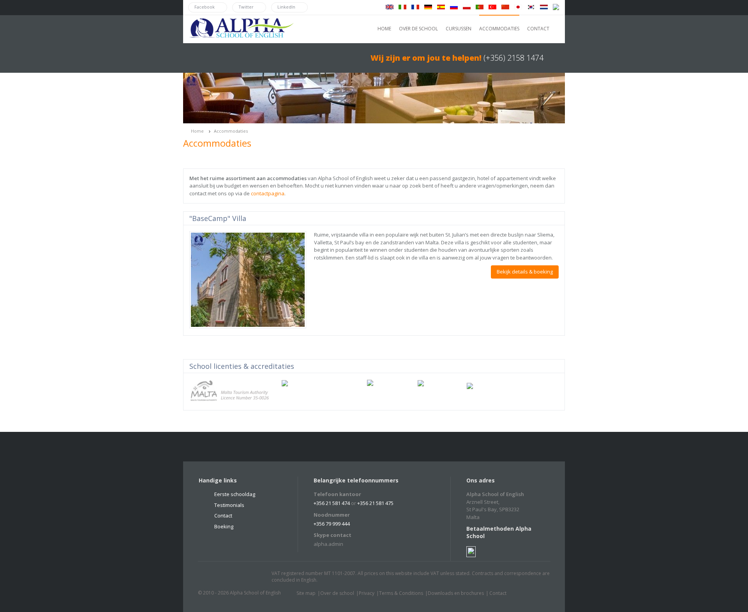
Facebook (226, 577)
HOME (384, 28)
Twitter (211, 577)
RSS (256, 577)
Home (197, 131)
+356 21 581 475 (375, 503)
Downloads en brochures (456, 593)
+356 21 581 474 (332, 503)
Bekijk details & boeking (525, 271)
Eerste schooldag (234, 494)
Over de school (337, 593)
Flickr (241, 577)
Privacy (366, 593)
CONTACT (538, 28)
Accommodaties (231, 131)
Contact (223, 515)
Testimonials (229, 505)
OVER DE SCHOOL (418, 28)
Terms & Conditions (401, 593)
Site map (306, 593)
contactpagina (267, 193)
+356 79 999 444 (332, 523)
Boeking (223, 526)
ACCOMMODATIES (499, 28)
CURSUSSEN (458, 28)
